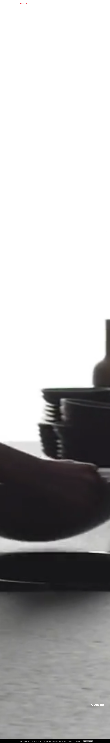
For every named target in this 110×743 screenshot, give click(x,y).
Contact (86, 2)
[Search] (90, 2)
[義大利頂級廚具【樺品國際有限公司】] (23, 2)
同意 (85, 741)
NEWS (75, 2)
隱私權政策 (90, 741)
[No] (108, 741)
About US (59, 2)
